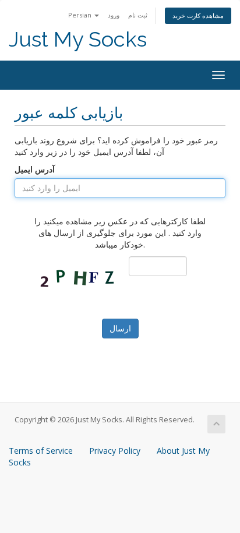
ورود (113, 14)
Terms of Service (41, 450)
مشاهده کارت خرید (198, 15)
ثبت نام (137, 14)
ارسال (120, 328)
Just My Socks (78, 39)
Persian (80, 14)
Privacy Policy (114, 450)
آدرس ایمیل (35, 169)
